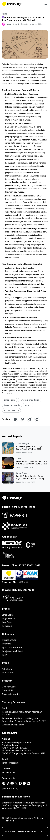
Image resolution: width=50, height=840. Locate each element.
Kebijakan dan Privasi (12, 651)
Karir (4, 654)
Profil (4, 708)
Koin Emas (7, 622)
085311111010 (19, 808)
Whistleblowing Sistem (13, 724)
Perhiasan (7, 625)
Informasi (6, 643)
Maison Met (8, 672)
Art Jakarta (7, 669)
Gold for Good (9, 686)
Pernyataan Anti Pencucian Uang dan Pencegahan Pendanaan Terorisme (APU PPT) (24, 719)
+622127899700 (9, 772)
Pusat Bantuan (9, 639)
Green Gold (7, 690)
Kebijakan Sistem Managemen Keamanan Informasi (22, 713)
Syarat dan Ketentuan (12, 647)
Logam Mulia (8, 618)
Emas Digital (8, 614)
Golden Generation (11, 694)
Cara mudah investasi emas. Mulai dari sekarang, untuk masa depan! (22, 831)
